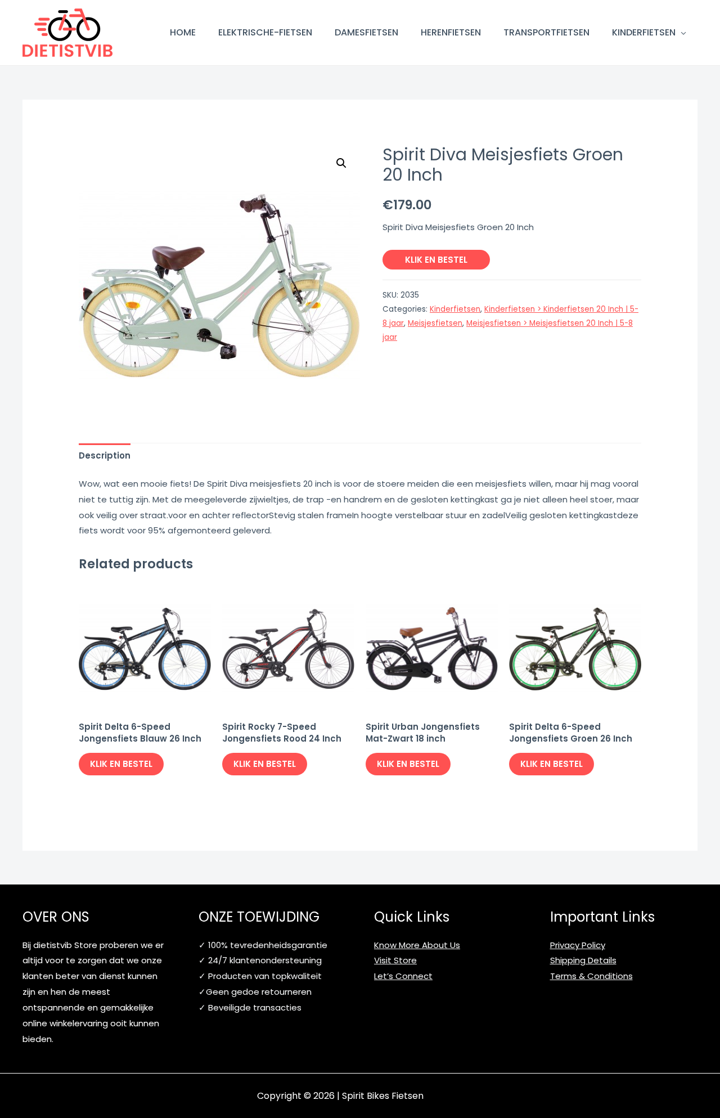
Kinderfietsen (644, 32)
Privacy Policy (577, 945)
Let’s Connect (403, 976)
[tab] (104, 455)
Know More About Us (417, 945)
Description (104, 455)
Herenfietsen (451, 32)
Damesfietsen (366, 32)
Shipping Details (583, 960)
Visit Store (395, 960)
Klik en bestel (436, 260)
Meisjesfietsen (435, 323)
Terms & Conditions (591, 976)
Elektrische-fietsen (265, 32)
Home (183, 32)
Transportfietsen (546, 32)
